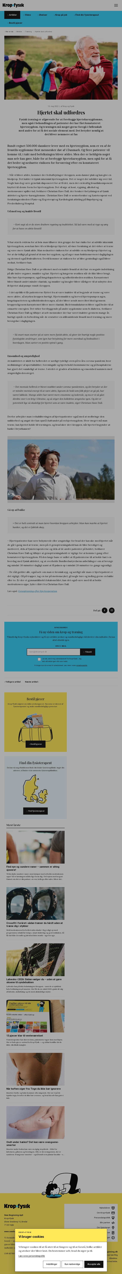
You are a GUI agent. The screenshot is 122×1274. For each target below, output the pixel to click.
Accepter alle (93, 1264)
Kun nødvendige (72, 1264)
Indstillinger (51, 1264)
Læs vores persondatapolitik (32, 1256)
